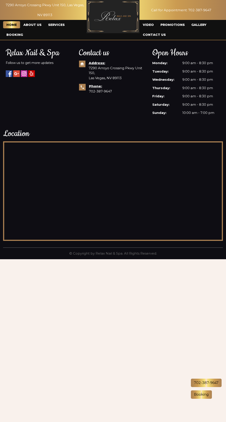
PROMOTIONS (172, 25)
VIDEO (148, 25)
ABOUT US (32, 25)
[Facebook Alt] (9, 73)
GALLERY (198, 25)
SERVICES (56, 25)
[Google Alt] (16, 73)
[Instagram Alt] (24, 73)
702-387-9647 (100, 91)
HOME (11, 25)
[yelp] (31, 73)
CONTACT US (154, 35)
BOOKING (14, 35)
